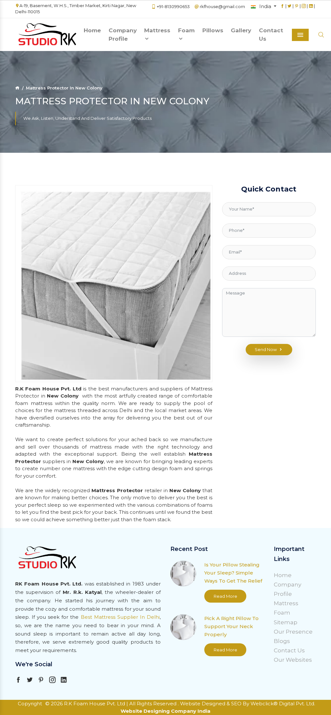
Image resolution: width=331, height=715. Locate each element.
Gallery (241, 30)
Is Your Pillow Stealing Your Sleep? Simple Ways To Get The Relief (233, 573)
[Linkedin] (311, 9)
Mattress (157, 30)
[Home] (17, 87)
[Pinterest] (296, 9)
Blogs (282, 641)
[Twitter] (289, 9)
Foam (186, 30)
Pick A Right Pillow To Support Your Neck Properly (231, 626)
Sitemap (285, 622)
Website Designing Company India (165, 711)
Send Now (266, 349)
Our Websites (293, 660)
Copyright (30, 703)
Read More (225, 596)
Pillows (212, 30)
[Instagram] (304, 9)
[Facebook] (282, 9)
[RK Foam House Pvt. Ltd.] (47, 35)
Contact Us (271, 34)
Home (92, 30)
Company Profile (123, 34)
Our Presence (293, 631)
